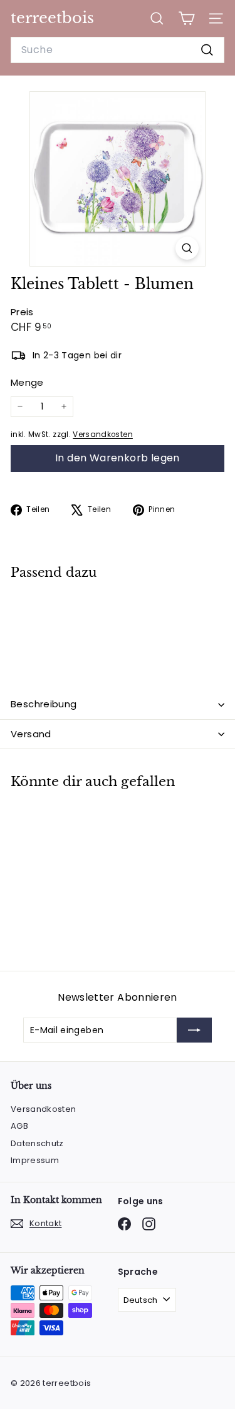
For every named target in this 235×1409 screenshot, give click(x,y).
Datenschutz (37, 1143)
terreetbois (52, 18)
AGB (19, 1126)
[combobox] (117, 50)
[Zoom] (187, 248)
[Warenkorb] (186, 18)
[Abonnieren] (194, 1030)
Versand (31, 733)
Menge (27, 382)
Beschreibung (44, 703)
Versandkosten (103, 434)
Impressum (35, 1160)
